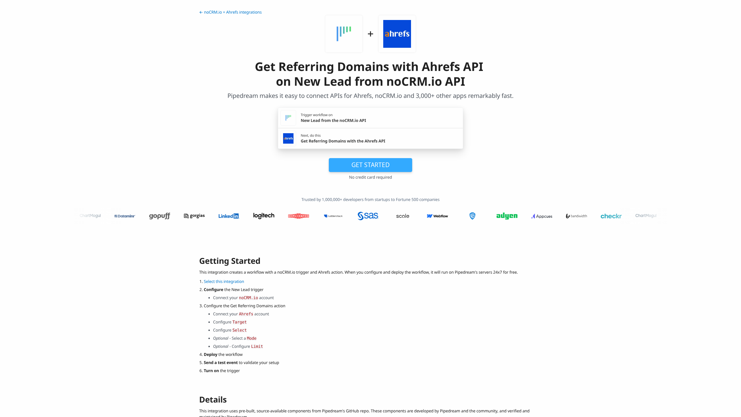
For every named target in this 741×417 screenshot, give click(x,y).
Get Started (370, 165)
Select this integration (224, 281)
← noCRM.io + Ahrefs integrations (230, 12)
